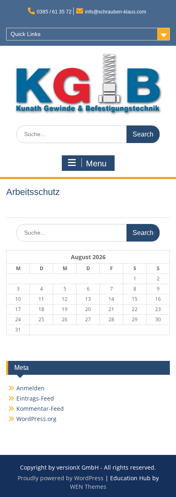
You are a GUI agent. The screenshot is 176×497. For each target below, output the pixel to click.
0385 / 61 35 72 (54, 12)
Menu (96, 163)
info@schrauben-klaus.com (115, 12)
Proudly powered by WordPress (61, 478)
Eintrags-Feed (35, 398)
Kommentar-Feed (40, 408)
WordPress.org (36, 419)
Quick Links (26, 34)
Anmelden (30, 388)
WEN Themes (88, 486)
